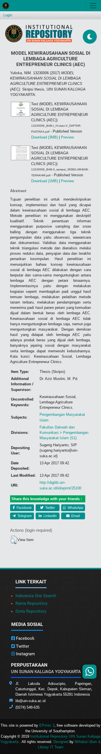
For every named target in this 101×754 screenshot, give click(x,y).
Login (7, 15)
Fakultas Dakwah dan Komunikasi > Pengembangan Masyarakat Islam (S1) (64, 432)
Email (75, 516)
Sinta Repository (30, 611)
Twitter (49, 508)
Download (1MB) (44, 181)
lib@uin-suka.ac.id (30, 701)
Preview (67, 137)
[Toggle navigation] (93, 5)
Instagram (25, 653)
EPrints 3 (46, 725)
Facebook (24, 508)
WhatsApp (75, 508)
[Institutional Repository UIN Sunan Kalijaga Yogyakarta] (39, 33)
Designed (60, 742)
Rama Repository (31, 603)
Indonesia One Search (35, 595)
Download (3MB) (44, 137)
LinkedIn (50, 516)
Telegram (24, 516)
